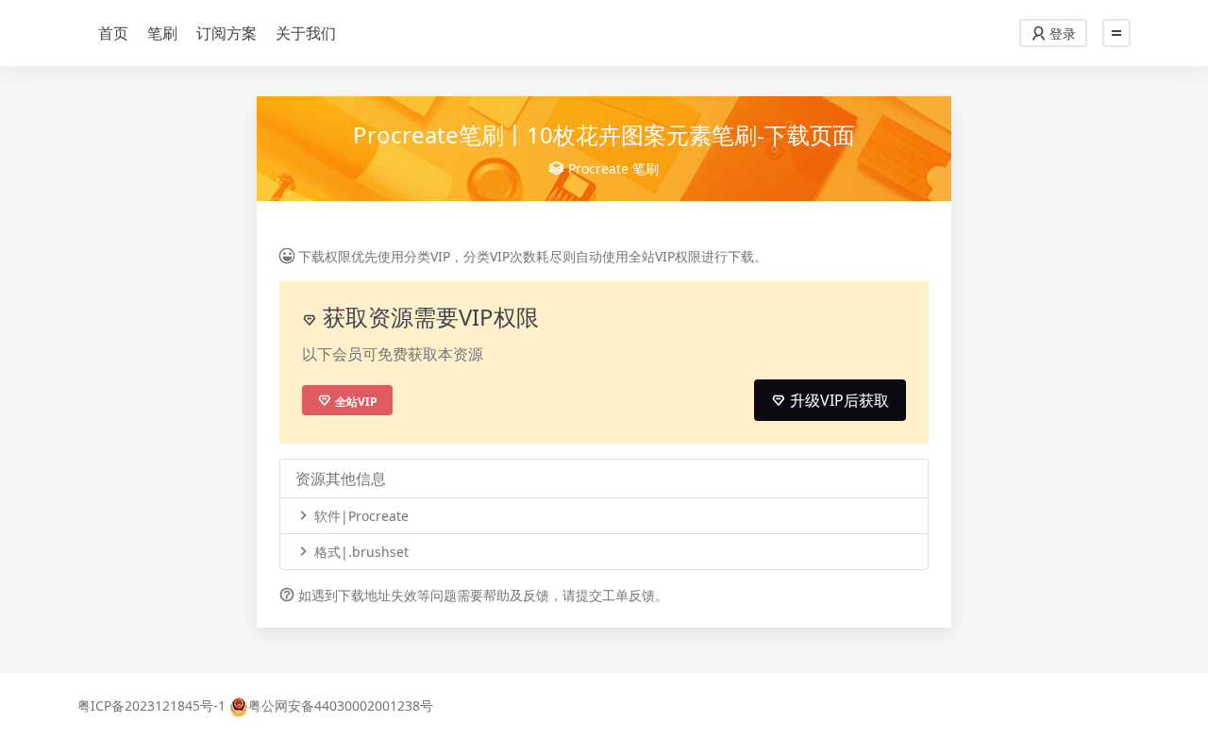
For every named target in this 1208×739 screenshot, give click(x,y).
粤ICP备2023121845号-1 (151, 705)
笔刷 (162, 33)
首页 (113, 33)
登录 (1061, 33)
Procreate (598, 168)
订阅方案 (226, 33)
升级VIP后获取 (837, 400)
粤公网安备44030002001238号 (340, 705)
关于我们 (306, 33)
